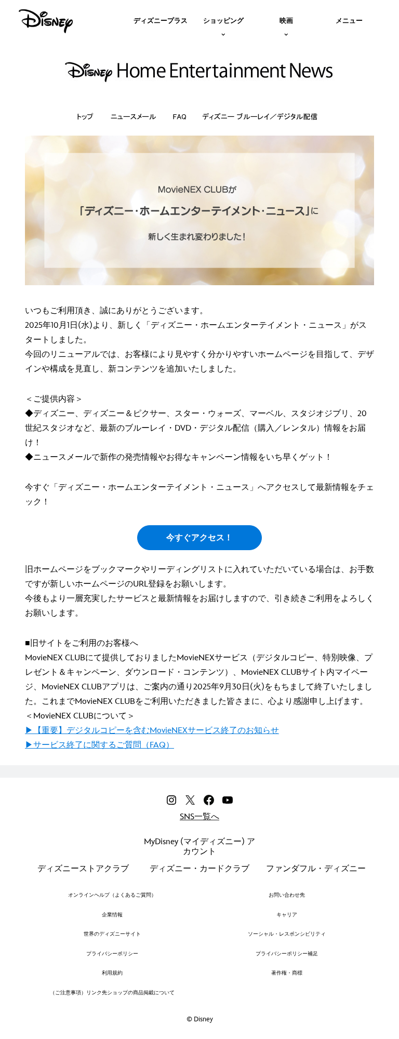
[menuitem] (161, 19)
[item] (223, 19)
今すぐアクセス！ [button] (199, 538)
